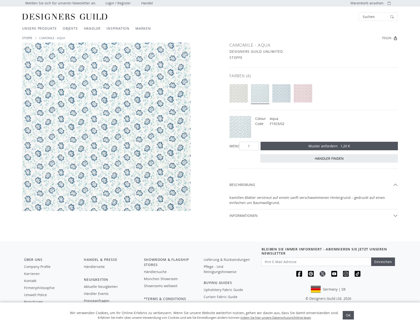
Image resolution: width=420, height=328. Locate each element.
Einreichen (383, 261)
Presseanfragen (96, 300)
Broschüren (33, 302)
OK (348, 315)
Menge (233, 146)
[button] (378, 16)
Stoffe (27, 38)
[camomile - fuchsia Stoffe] (303, 93)
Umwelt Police (35, 295)
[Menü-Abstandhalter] (110, 271)
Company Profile (37, 266)
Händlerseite (94, 266)
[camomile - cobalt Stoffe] (281, 93)
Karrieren (32, 273)
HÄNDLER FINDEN (329, 158)
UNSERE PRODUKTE (39, 28)
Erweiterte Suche (347, 16)
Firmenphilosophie (39, 287)
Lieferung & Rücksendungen (227, 259)
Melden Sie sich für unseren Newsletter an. (60, 3)
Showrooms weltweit (160, 286)
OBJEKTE (70, 28)
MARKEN (143, 28)
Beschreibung (242, 184)
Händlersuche (155, 271)
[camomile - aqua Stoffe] (260, 93)
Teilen (386, 38)
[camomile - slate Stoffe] (238, 93)
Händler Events (96, 293)
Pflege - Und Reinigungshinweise (220, 269)
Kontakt (30, 280)
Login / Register (118, 3)
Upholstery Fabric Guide (223, 289)
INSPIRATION (118, 28)
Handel (147, 3)
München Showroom (161, 278)
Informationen (243, 215)
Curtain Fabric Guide (220, 296)
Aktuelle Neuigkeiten (101, 286)
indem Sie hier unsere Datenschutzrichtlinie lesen (275, 317)
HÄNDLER (92, 28)
